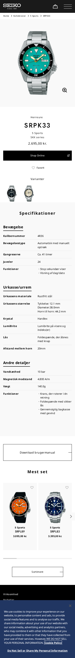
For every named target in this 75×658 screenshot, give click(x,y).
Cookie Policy (53, 643)
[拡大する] (65, 90)
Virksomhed (10, 594)
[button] (68, 6)
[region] (37, 629)
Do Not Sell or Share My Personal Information (37, 650)
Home (6, 15)
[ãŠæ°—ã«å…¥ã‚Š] (32, 487)
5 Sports (34, 15)
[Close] (70, 605)
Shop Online (37, 155)
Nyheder (8, 600)
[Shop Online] (55, 6)
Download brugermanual (37, 452)
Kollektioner (19, 15)
